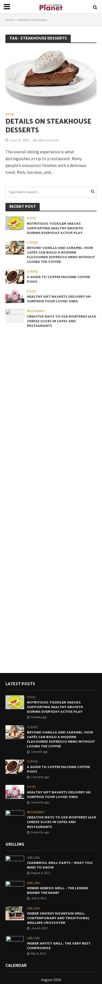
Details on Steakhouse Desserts (48, 126)
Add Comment (48, 140)
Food (9, 114)
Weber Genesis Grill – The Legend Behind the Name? (57, 890)
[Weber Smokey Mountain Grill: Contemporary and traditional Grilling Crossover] (14, 913)
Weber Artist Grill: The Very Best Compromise (59, 946)
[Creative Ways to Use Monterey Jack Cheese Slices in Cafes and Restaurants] (14, 315)
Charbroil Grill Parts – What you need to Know (59, 865)
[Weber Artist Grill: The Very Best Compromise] (15, 943)
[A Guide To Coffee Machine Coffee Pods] (14, 276)
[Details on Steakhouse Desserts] (51, 78)
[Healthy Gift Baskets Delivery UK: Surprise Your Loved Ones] (14, 296)
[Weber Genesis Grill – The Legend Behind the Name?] (14, 887)
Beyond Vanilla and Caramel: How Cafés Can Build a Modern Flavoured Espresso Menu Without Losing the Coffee (61, 255)
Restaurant (36, 311)
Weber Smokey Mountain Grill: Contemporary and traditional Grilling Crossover (58, 918)
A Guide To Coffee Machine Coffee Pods (58, 279)
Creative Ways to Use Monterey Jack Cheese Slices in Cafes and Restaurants (61, 321)
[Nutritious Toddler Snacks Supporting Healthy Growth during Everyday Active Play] (14, 223)
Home (9, 20)
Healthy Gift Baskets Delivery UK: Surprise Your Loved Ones (59, 299)
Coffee (32, 243)
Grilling (33, 858)
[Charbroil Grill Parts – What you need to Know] (14, 862)
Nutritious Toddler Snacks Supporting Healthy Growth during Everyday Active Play (55, 228)
